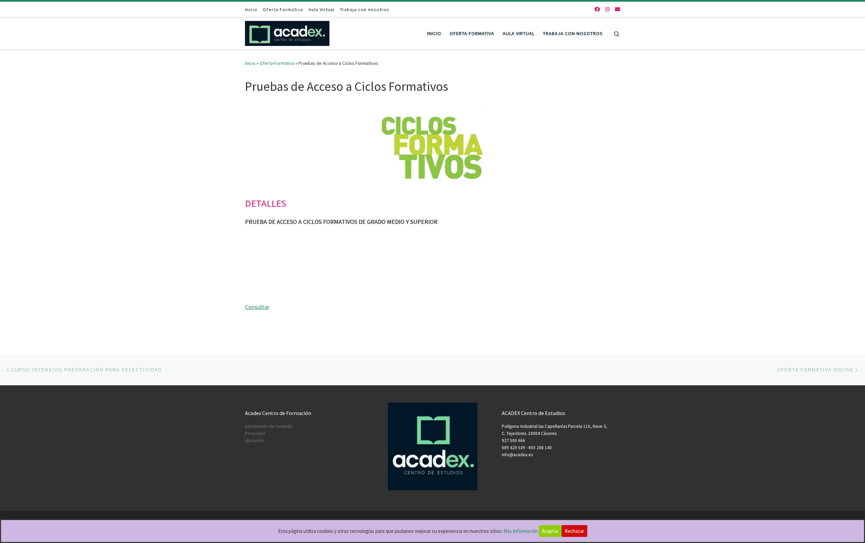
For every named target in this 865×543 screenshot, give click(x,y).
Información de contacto (268, 426)
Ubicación (254, 440)
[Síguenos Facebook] (597, 9)
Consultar (257, 307)
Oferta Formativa (277, 63)
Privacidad (255, 433)
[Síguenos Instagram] (607, 9)
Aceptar (550, 531)
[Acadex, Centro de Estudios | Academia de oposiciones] (287, 32)
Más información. (521, 531)
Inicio (250, 63)
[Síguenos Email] (617, 9)
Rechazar (574, 531)
